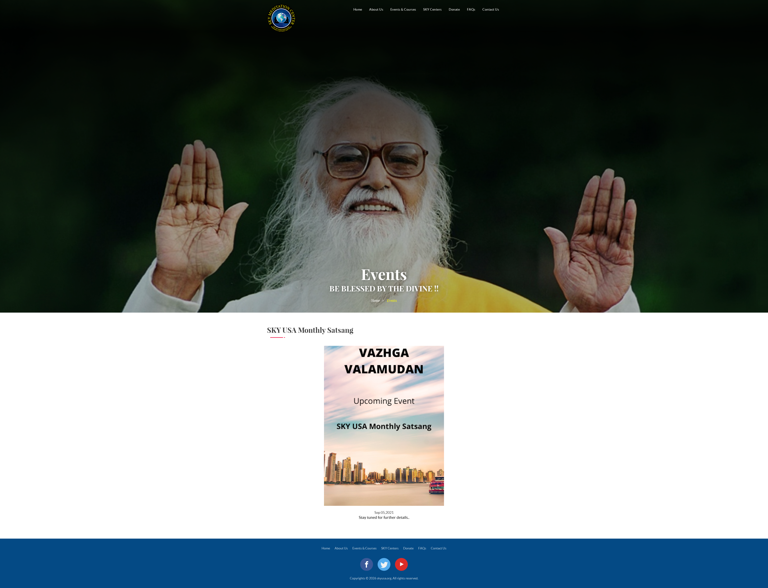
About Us (376, 9)
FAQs (471, 9)
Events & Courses (403, 9)
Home (357, 9)
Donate (454, 9)
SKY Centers (432, 9)
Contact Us (490, 9)
